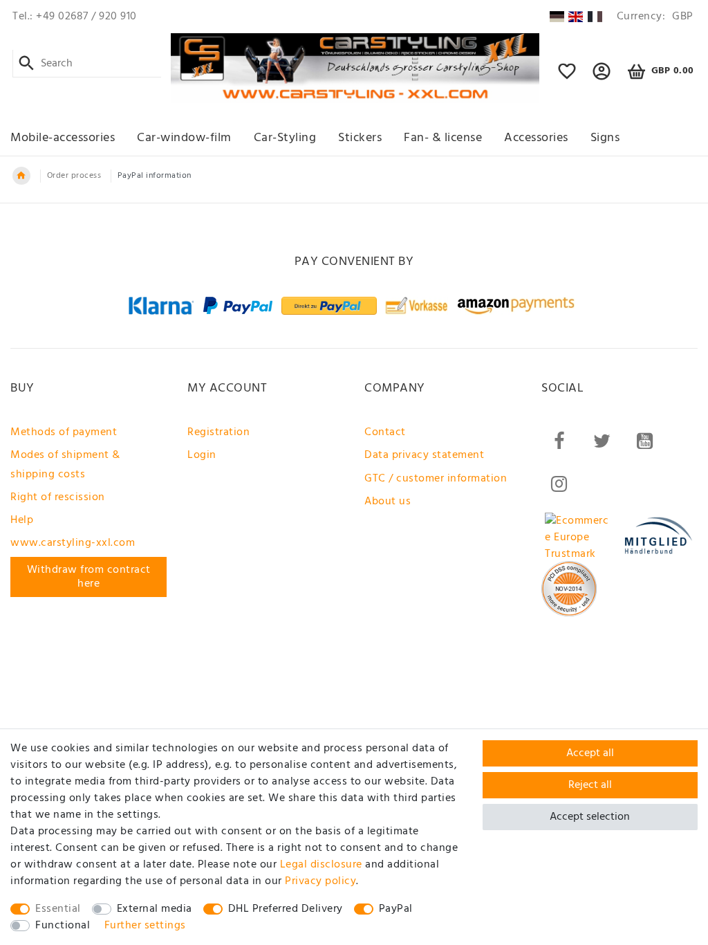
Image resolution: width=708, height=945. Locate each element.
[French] (595, 16)
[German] (556, 16)
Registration (218, 432)
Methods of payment (63, 432)
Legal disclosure (321, 865)
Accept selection (590, 817)
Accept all (590, 753)
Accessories (536, 138)
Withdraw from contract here (89, 577)
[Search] (26, 64)
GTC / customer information (435, 479)
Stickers (360, 138)
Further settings (145, 925)
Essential (58, 909)
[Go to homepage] (21, 176)
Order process (74, 176)
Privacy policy (320, 881)
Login (201, 455)
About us (387, 502)
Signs (605, 138)
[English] (575, 16)
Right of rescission (57, 497)
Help (21, 520)
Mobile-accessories (62, 138)
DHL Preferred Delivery (285, 909)
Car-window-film (184, 138)
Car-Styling (285, 138)
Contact (385, 432)
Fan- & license (443, 138)
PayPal (396, 909)
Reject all (590, 785)
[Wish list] (567, 77)
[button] (602, 77)
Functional (62, 925)
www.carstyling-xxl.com (72, 543)
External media (154, 909)
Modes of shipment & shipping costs (65, 464)
